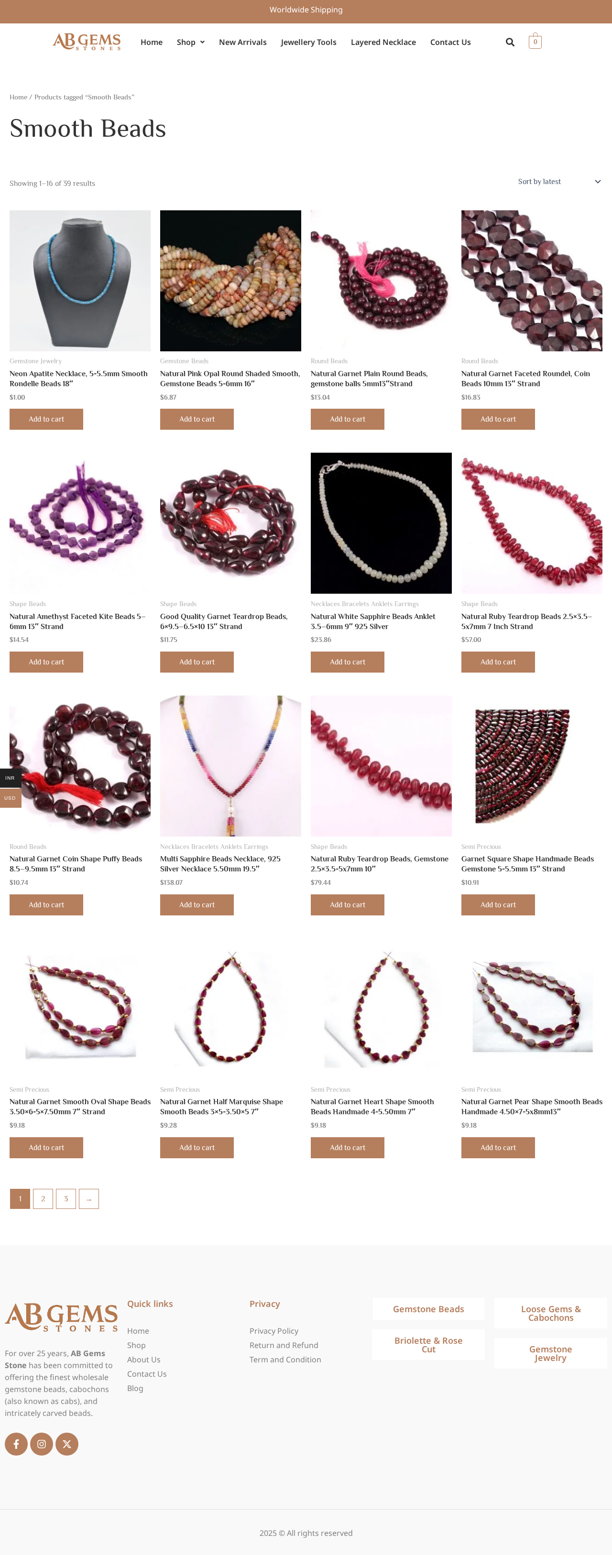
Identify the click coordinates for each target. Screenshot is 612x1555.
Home (152, 42)
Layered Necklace (383, 42)
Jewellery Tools (309, 42)
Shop (186, 42)
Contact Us (450, 42)
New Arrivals (243, 42)
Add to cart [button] (46, 419)
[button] (191, 42)
